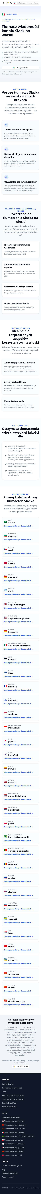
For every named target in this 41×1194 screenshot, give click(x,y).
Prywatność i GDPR (9, 1107)
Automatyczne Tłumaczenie (13, 1095)
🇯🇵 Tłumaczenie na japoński (13, 1147)
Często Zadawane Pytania (12, 1166)
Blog (3, 1169)
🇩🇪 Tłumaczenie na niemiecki (13, 1129)
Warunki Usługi (8, 1177)
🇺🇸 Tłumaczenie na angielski (13, 1121)
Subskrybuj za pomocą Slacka (27, 3)
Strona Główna (8, 1084)
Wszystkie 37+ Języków (11, 1117)
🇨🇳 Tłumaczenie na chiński (12, 1151)
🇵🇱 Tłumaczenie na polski (12, 1155)
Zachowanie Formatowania (12, 1099)
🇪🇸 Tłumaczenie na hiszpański (13, 1125)
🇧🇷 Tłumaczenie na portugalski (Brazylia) (18, 1136)
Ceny (4, 1091)
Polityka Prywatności (10, 1173)
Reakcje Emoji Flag (9, 1103)
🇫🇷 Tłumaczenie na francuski (13, 1132)
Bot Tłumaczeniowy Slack (12, 1088)
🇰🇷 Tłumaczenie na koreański (13, 1144)
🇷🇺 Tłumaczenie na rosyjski (12, 1140)
